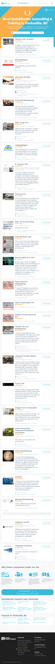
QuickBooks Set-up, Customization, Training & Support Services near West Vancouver (25, 609)
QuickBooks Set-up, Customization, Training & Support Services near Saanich (40, 603)
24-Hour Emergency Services (22, 32)
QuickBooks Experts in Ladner (24, 602)
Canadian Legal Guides (24, 650)
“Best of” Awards (22, 649)
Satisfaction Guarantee (24, 640)
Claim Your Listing (23, 647)
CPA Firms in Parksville (39, 622)
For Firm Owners (22, 645)
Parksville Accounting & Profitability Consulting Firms (39, 619)
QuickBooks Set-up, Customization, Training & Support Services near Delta (40, 609)
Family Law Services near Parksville (9, 623)
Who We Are (21, 652)
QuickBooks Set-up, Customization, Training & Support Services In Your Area (9, 603)
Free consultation (38, 32)
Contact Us (21, 654)
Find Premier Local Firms (25, 642)
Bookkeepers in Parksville (9, 618)
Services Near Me (22, 644)
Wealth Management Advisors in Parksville (23, 623)
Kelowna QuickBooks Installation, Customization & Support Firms (9, 608)
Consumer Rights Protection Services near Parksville (24, 619)
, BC (25, 615)
